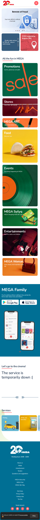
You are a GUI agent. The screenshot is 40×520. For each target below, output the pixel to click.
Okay (33, 516)
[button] (15, 30)
